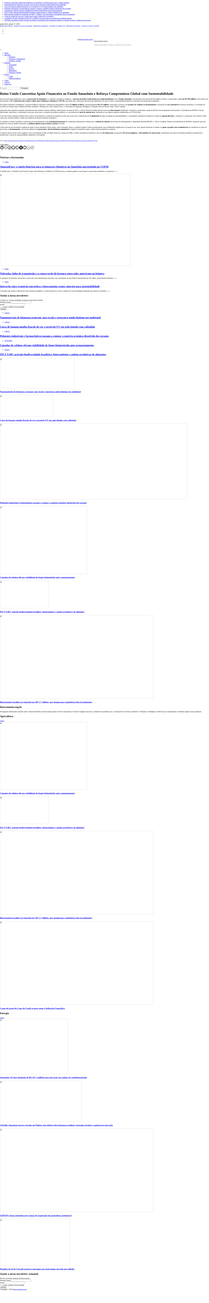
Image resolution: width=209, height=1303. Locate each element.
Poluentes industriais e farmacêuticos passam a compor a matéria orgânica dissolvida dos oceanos (37, 8)
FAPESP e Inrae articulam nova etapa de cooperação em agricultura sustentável (35, 1215)
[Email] (25, 147)
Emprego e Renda (15, 72)
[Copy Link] (32, 147)
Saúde (11, 67)
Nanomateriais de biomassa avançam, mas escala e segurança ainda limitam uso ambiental (35, 5)
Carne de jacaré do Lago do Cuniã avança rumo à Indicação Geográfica (29, 16)
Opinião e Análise (15, 61)
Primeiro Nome (5, 302)
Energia (11, 69)
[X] (21, 147)
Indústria (7, 63)
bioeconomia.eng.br (101, 41)
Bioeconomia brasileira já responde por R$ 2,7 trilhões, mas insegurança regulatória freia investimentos (39, 14)
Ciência (7, 82)
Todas (2, 721)
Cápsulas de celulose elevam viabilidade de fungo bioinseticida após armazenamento (33, 10)
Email (2, 304)
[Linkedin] (2, 147)
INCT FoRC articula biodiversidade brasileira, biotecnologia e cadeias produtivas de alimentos (36, 12)
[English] (49, 26)
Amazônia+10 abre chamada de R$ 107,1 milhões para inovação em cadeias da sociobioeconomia (38, 18)
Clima (6, 80)
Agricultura (13, 65)
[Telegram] (17, 147)
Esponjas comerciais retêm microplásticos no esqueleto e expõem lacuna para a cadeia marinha (36, 3)
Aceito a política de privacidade (13, 307)
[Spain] (82, 26)
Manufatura (13, 71)
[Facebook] (9, 147)
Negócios (12, 57)
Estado (6, 74)
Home (6, 53)
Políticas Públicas (15, 78)
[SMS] (28, 147)
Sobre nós (7, 84)
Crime (11, 76)
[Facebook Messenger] (13, 147)
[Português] (16, 26)
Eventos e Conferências (17, 59)
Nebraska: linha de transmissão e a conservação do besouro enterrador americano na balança (52, 273)
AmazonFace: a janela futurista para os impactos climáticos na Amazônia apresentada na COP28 (54, 166)
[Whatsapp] (6, 147)
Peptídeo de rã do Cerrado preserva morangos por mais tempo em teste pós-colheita (37, 1269)
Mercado (7, 55)
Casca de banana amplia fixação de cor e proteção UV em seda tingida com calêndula (33, 7)
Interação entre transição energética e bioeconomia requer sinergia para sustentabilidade (50, 286)
